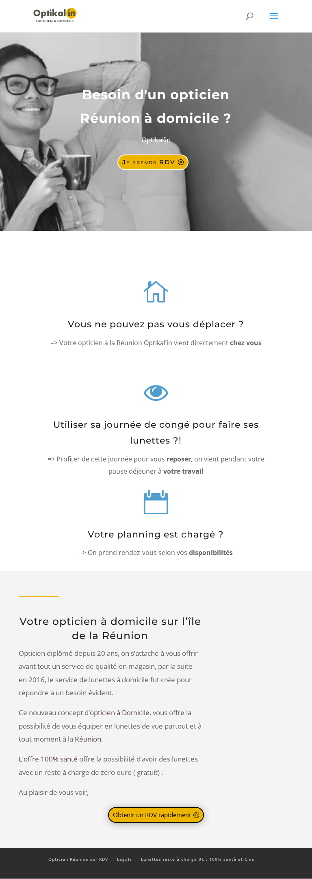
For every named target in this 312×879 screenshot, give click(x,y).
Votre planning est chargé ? (156, 534)
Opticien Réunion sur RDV (78, 859)
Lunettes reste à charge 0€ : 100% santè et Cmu (198, 859)
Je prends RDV (149, 162)
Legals (124, 859)
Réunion (88, 739)
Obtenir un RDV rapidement (152, 815)
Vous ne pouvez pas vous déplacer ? (156, 324)
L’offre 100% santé (48, 759)
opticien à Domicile (120, 712)
